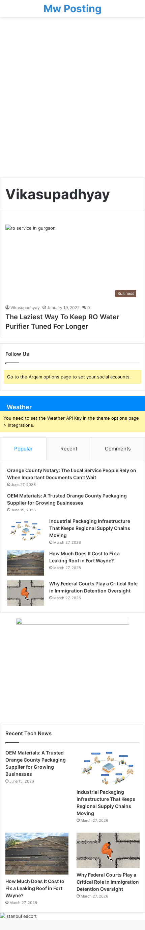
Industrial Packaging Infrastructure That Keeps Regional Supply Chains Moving (89, 528)
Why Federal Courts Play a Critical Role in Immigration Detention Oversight (108, 882)
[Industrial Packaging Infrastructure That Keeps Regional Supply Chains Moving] (25, 530)
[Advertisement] (72, 99)
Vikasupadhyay (25, 307)
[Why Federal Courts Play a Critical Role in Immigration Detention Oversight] (25, 593)
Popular (23, 448)
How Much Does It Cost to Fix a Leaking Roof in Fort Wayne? (34, 888)
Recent (68, 448)
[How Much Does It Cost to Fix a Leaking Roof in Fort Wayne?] (25, 563)
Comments (118, 448)
